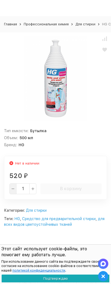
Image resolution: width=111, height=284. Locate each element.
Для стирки (85, 24)
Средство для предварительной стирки (59, 219)
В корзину (71, 188)
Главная (10, 24)
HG (17, 219)
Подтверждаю (55, 278)
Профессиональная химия (46, 24)
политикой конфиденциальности (38, 270)
